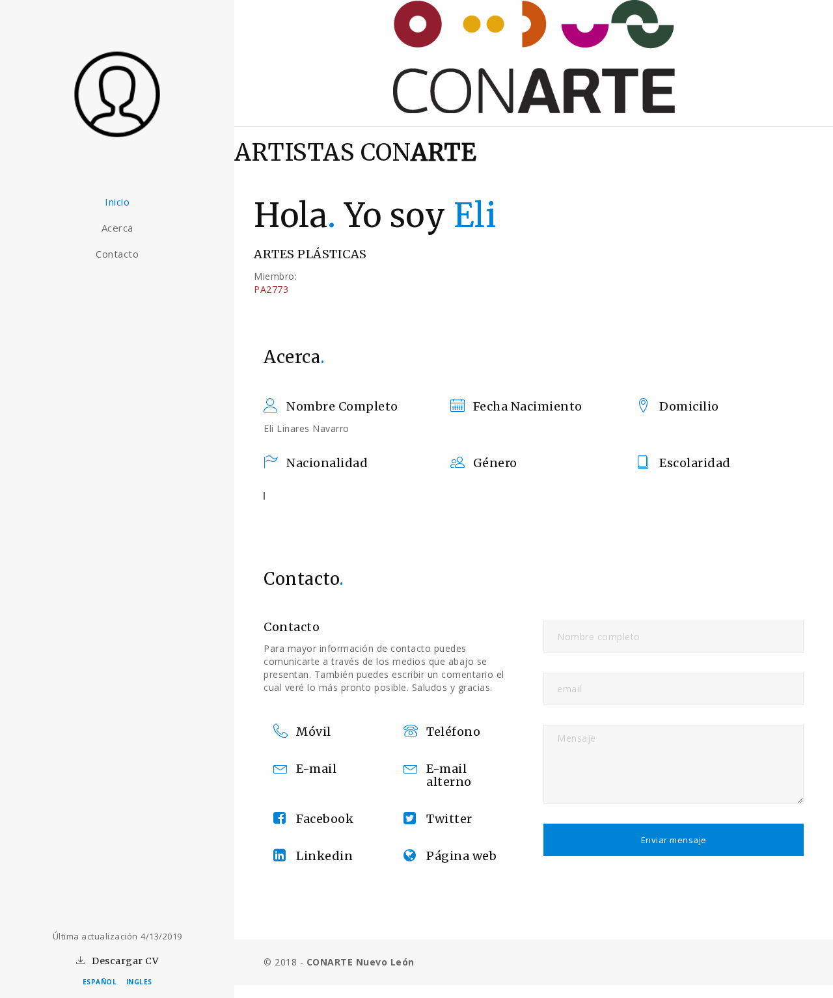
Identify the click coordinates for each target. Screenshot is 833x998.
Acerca (117, 227)
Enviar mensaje (674, 840)
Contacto (117, 253)
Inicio (117, 201)
